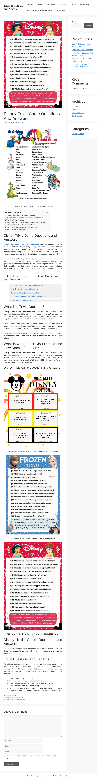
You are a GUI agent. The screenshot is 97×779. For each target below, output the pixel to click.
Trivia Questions (11, 695)
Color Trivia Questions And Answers (24, 289)
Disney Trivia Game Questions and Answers (21, 215)
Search (74, 22)
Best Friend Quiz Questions (14, 697)
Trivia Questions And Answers (22, 300)
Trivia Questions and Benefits (16, 229)
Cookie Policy (63, 5)
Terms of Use (50, 5)
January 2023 (77, 106)
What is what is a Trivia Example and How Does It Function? (27, 222)
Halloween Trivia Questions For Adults (25, 293)
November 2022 (78, 113)
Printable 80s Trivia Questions (15, 699)
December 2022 (78, 110)
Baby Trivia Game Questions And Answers (27, 285)
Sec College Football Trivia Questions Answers (28, 297)
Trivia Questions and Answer (13, 7)
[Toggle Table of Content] (45, 212)
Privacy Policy (84, 5)
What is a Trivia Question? (15, 220)
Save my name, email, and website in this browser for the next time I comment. (32, 757)
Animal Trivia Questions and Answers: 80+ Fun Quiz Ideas (46, 10)
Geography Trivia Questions (82, 50)
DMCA (74, 5)
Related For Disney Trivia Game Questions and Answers (26, 217)
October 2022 (77, 116)
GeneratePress (65, 776)
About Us (30, 5)
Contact (39, 5)
